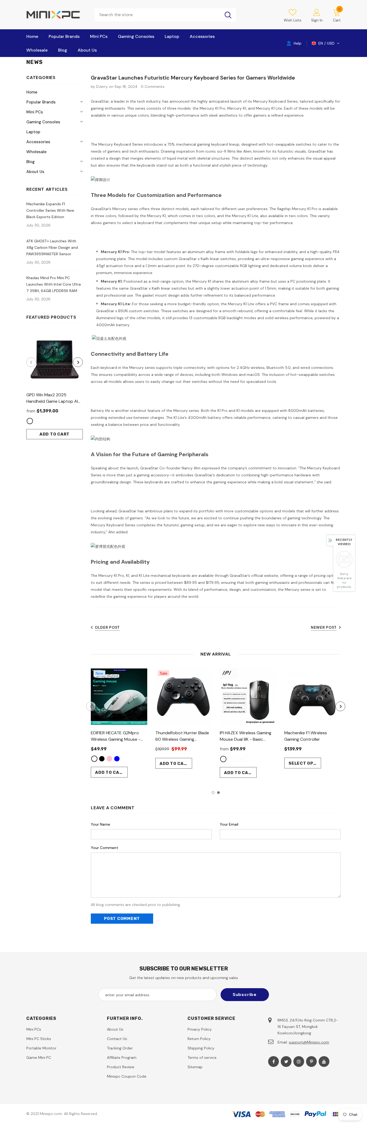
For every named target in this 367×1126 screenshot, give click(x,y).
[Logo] (56, 14)
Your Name (100, 824)
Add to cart (54, 434)
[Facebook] (273, 1061)
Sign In (317, 20)
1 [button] (213, 792)
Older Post (107, 627)
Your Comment (104, 847)
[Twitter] (286, 1061)
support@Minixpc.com (309, 1042)
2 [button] (218, 792)
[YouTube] (324, 1061)
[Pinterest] (311, 1061)
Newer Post (324, 627)
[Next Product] (78, 362)
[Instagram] (298, 1061)
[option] (54, 385)
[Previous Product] (31, 362)
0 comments (152, 86)
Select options (305, 763)
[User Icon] (317, 12)
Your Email (229, 824)
